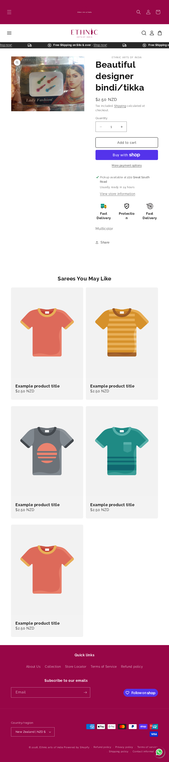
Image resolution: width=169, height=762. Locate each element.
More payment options (127, 165)
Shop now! (8, 45)
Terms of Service (104, 666)
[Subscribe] (85, 692)
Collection (53, 666)
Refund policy (132, 666)
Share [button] (105, 242)
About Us (33, 666)
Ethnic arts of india (51, 747)
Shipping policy (119, 751)
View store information (117, 194)
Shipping (120, 105)
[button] (9, 12)
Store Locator (75, 666)
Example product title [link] (37, 386)
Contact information (145, 751)
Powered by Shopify (77, 747)
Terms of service (147, 747)
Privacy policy (124, 747)
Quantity (101, 118)
